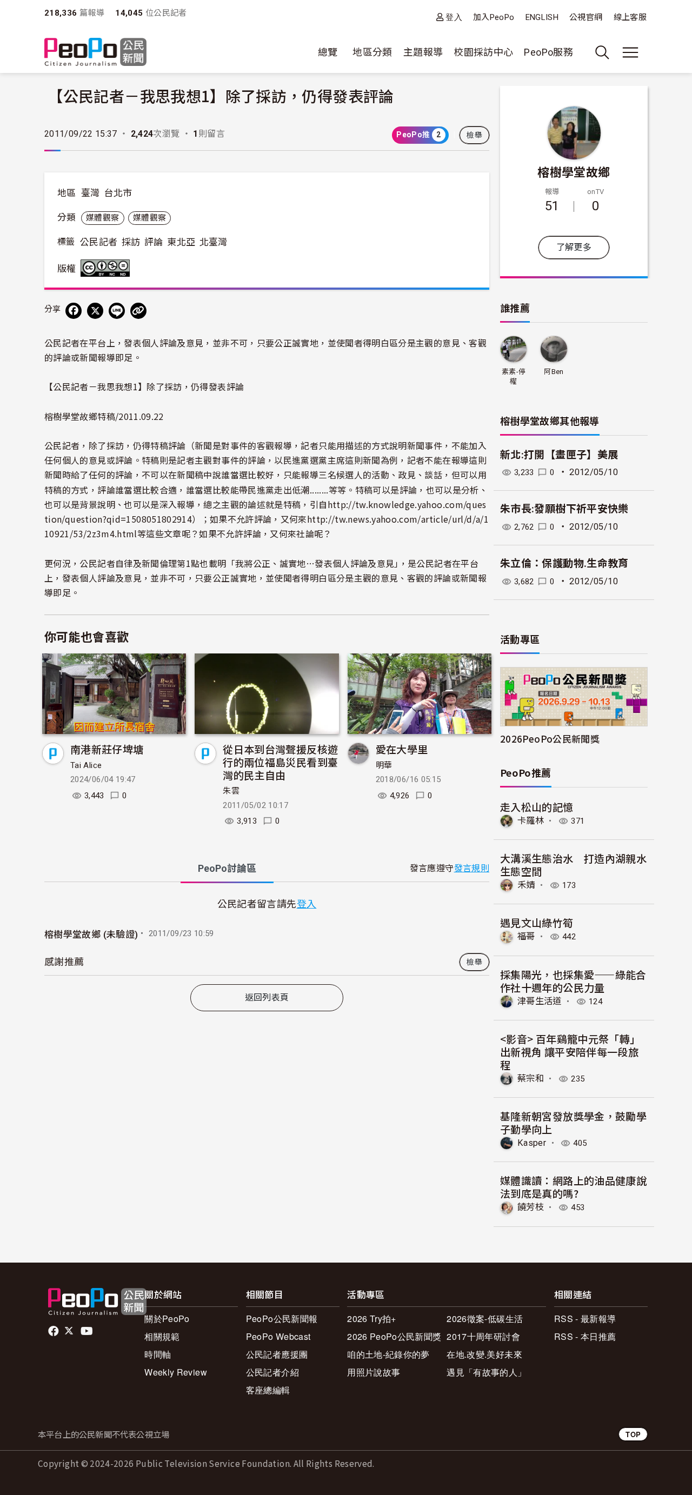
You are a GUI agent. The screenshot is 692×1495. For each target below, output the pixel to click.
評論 (153, 242)
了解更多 (573, 247)
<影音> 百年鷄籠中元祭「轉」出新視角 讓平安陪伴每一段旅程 (570, 1051)
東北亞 (181, 242)
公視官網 (585, 17)
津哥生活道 (539, 1001)
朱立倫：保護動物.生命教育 (564, 563)
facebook (54, 1331)
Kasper (531, 1143)
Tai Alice (86, 765)
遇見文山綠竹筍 (537, 922)
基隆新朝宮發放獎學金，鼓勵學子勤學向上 (573, 1122)
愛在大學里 (402, 749)
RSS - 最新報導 (585, 1318)
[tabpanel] (266, 935)
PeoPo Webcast (278, 1336)
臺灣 (90, 193)
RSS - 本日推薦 (585, 1336)
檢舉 (474, 135)
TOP (633, 1434)
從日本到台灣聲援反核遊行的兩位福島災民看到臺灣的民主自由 (280, 762)
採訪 (131, 242)
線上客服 (630, 17)
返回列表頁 (267, 997)
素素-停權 (513, 376)
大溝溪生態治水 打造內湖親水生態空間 (573, 864)
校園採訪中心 (483, 52)
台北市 (118, 193)
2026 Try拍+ (371, 1318)
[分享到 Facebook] (73, 311)
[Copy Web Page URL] (138, 311)
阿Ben (553, 372)
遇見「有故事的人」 (486, 1372)
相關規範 (161, 1336)
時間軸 (157, 1354)
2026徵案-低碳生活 (485, 1318)
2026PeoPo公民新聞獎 (550, 738)
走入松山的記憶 (537, 806)
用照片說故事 (373, 1372)
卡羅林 (530, 821)
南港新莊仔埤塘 (107, 749)
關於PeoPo (167, 1318)
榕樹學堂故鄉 (573, 171)
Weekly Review (175, 1372)
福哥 (526, 936)
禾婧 (526, 885)
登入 (453, 17)
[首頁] (95, 52)
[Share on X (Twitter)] (95, 311)
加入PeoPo (494, 17)
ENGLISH (542, 17)
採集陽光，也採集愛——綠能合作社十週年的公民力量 (573, 981)
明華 (384, 765)
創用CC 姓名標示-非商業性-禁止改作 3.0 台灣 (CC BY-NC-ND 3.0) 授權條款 (108, 268)
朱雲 (231, 791)
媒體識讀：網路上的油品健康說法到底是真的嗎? (573, 1186)
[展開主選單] (630, 52)
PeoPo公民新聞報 (282, 1318)
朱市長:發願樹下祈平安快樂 (564, 509)
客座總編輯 (268, 1390)
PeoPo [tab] (227, 868)
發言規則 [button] (471, 868)
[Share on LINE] (117, 311)
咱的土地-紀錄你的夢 (388, 1354)
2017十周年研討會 (483, 1336)
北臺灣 (213, 242)
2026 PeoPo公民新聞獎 (394, 1336)
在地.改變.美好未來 (484, 1354)
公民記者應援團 (277, 1354)
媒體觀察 (102, 218)
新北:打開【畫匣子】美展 (559, 455)
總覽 (328, 52)
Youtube (88, 1331)
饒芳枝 (530, 1207)
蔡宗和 (530, 1078)
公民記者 (98, 242)
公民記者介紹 (272, 1372)
